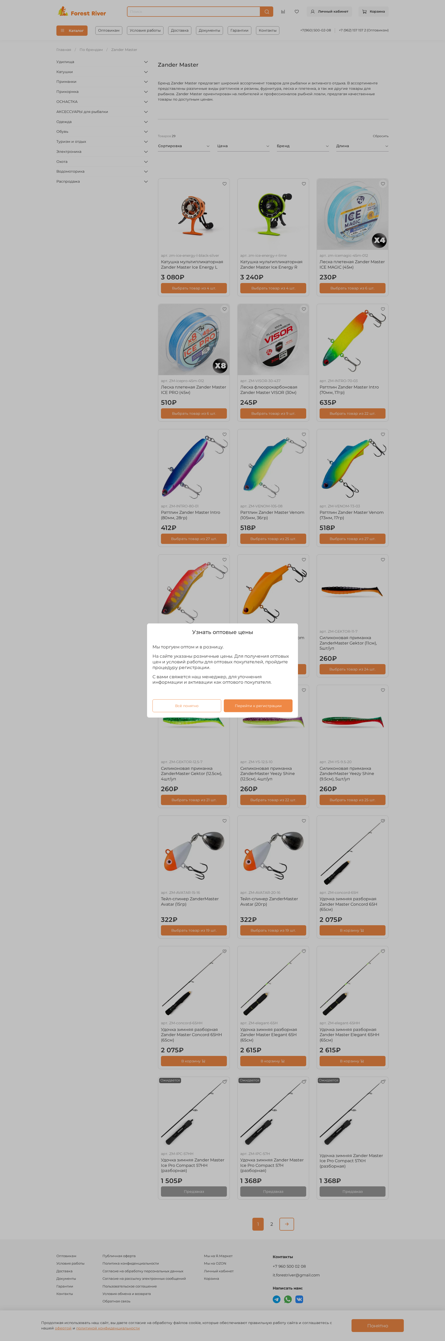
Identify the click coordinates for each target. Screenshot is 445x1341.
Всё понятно (187, 705)
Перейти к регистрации (258, 705)
